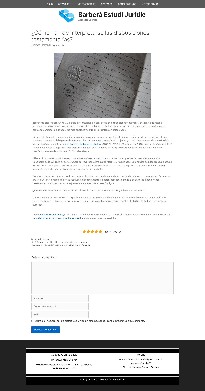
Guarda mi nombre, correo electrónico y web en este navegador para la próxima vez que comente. (89, 321)
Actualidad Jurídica (43, 239)
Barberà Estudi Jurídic (112, 14)
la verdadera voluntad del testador (82, 144)
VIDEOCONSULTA (86, 4)
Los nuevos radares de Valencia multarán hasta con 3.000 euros (61, 245)
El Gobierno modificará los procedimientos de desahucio (61, 242)
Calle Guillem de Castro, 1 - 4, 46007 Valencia (69, 364)
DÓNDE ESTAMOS (127, 4)
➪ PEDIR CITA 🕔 (150, 4)
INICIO (49, 4)
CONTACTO (107, 4)
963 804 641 (69, 368)
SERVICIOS (63, 4)
